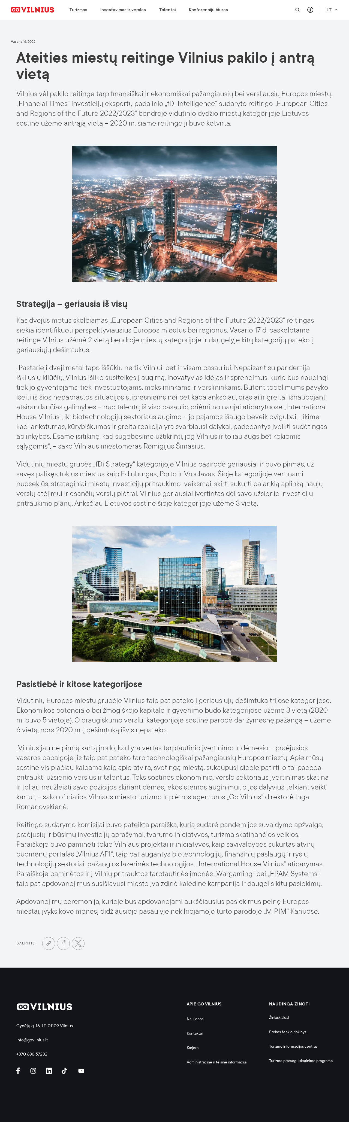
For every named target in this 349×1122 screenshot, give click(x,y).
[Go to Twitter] (78, 943)
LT (329, 9)
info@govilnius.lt (32, 1039)
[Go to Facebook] (63, 943)
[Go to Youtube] (81, 1071)
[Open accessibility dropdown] (310, 10)
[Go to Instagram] (34, 1071)
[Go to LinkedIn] (50, 1071)
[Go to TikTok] (66, 1071)
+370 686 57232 (31, 1054)
